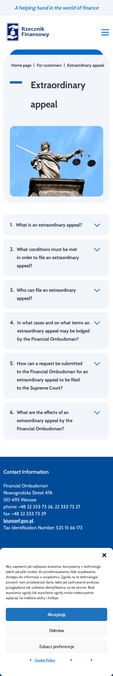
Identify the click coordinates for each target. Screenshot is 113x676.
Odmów (56, 630)
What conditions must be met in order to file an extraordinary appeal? (44, 257)
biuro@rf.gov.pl (18, 520)
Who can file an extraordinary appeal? (43, 294)
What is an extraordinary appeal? (46, 225)
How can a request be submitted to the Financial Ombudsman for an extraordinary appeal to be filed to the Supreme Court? (49, 375)
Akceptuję (57, 614)
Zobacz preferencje (56, 646)
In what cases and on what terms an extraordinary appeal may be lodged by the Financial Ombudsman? (50, 330)
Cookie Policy (45, 660)
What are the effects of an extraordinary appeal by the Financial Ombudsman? (41, 420)
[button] (104, 555)
